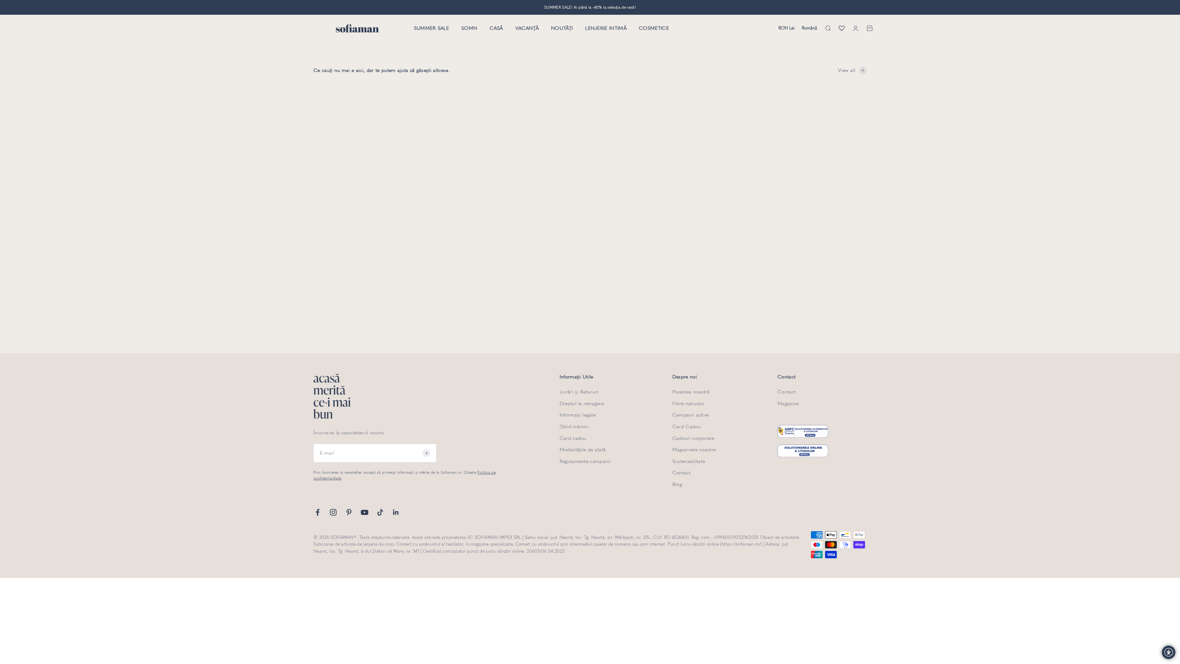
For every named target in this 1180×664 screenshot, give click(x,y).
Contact (681, 473)
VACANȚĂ (527, 28)
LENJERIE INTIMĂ (606, 28)
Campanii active (690, 415)
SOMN (469, 28)
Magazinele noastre (694, 450)
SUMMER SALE (431, 28)
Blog (677, 484)
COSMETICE (654, 28)
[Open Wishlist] (842, 28)
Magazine (788, 403)
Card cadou (573, 438)
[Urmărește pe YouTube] (364, 512)
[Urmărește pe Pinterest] (349, 512)
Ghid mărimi (574, 426)
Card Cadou (686, 426)
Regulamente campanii (585, 461)
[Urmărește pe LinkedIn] (396, 512)
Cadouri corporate (693, 438)
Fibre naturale (688, 403)
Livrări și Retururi (579, 392)
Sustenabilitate (688, 461)
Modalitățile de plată (583, 450)
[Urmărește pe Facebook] (317, 512)
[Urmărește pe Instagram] (333, 512)
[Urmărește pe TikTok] (380, 512)
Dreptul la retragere (582, 403)
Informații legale (578, 415)
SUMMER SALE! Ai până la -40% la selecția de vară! (590, 7)
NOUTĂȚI (562, 28)
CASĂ (496, 28)
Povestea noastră (691, 392)
